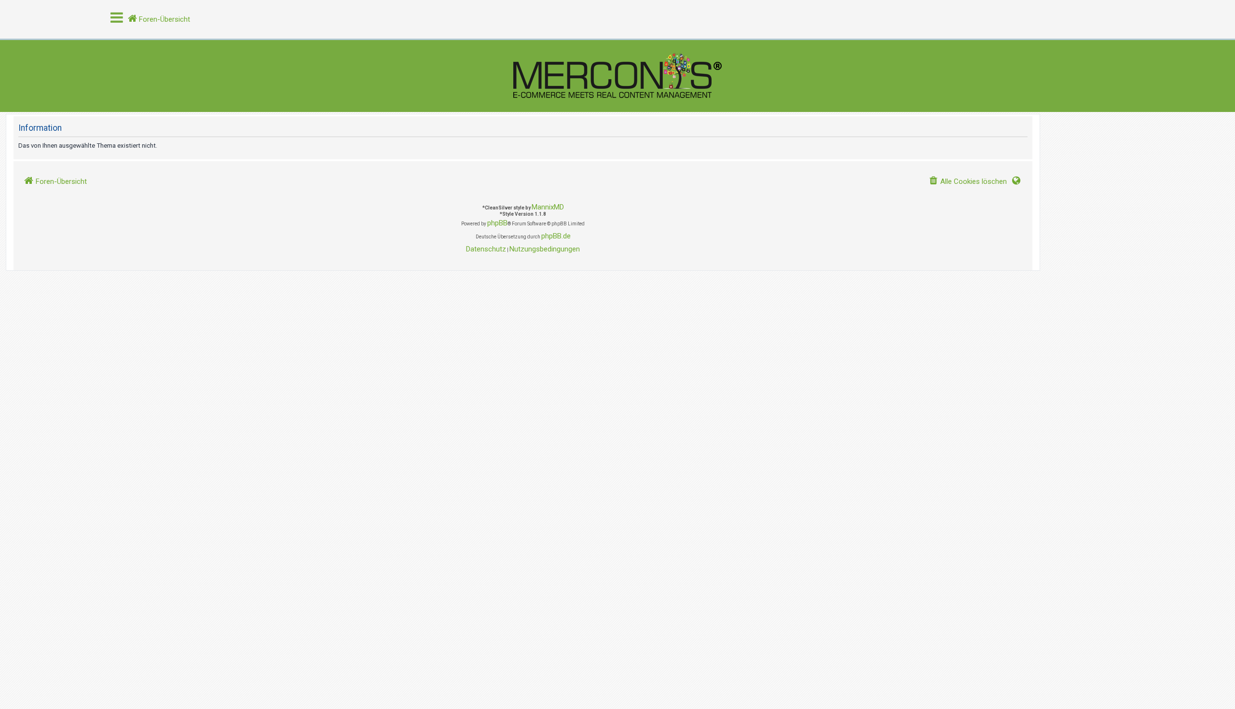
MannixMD (548, 207)
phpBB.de (556, 236)
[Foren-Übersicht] (617, 76)
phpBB (497, 223)
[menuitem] (967, 181)
